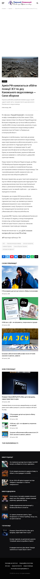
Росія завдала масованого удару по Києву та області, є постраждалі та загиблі (24, 472)
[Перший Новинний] (20, 3)
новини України (7, 246)
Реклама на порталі (11, 563)
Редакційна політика (26, 563)
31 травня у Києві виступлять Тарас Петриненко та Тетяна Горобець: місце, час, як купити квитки (23, 517)
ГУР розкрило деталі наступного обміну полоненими (20, 291)
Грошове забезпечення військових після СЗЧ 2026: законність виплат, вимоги (18, 355)
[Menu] (3, 3)
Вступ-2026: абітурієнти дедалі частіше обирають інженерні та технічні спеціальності (22, 483)
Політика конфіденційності (20, 569)
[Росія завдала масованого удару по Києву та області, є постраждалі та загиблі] (5, 473)
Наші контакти (17, 566)
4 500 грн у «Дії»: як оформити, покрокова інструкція (19, 322)
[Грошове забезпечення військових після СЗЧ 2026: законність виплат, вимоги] (20, 339)
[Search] (37, 3)
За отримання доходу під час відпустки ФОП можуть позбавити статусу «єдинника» (24, 463)
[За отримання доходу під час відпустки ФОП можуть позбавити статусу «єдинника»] (5, 464)
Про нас (7, 566)
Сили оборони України (20, 246)
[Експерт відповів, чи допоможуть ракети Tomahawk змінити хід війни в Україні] (5, 541)
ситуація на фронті (8, 249)
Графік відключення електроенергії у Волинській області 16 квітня (21, 506)
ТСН (31, 117)
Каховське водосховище (14, 243)
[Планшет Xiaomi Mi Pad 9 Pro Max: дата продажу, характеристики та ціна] (20, 383)
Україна (4, 81)
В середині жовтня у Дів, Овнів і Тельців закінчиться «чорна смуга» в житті (22, 549)
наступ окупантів (28, 243)
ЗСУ (4, 243)
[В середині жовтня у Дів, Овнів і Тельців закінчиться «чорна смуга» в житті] (5, 549)
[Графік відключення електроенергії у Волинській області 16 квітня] (5, 507)
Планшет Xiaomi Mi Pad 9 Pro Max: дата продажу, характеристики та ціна (18, 398)
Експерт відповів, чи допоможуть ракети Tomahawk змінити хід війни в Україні (22, 540)
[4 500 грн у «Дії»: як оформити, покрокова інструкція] (20, 308)
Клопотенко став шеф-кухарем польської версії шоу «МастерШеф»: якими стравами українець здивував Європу (23, 498)
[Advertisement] (20, 33)
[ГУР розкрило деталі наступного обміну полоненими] (20, 277)
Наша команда (28, 566)
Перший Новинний (17, 115)
